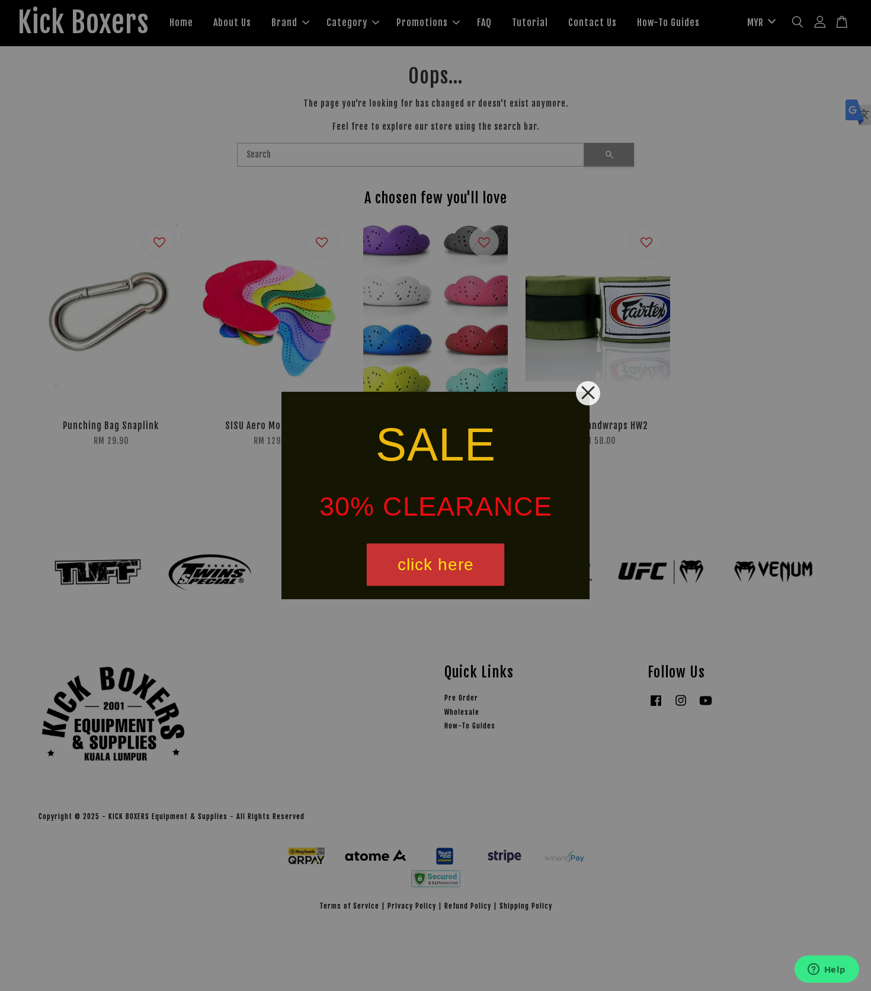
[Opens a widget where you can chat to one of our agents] (826, 970)
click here (436, 564)
